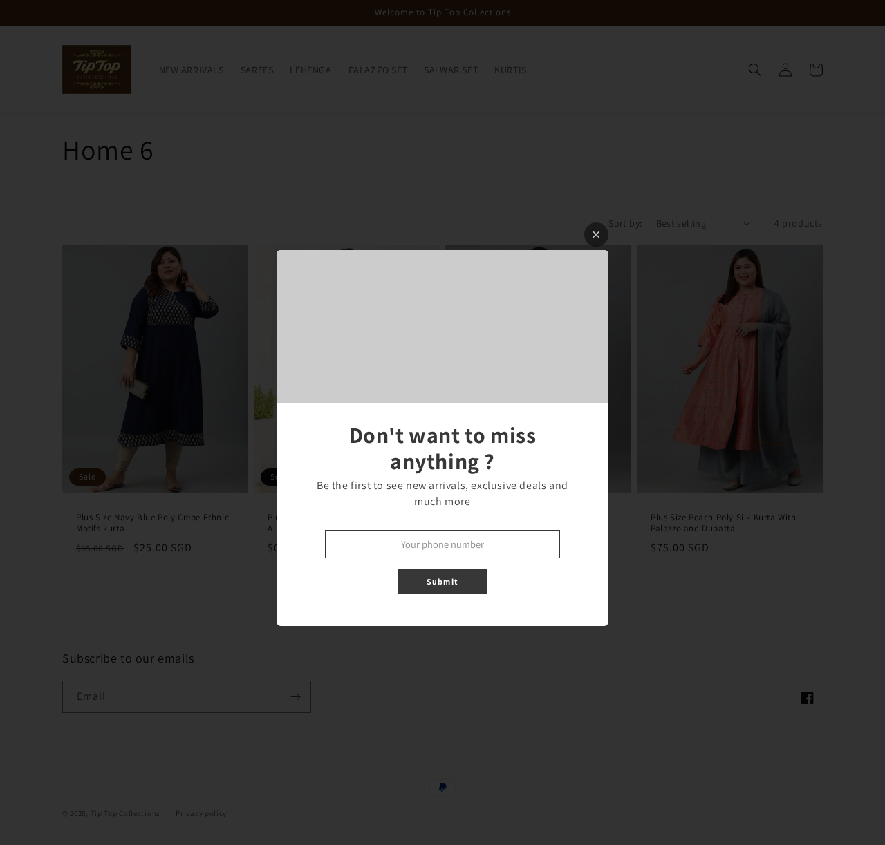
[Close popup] (596, 234)
